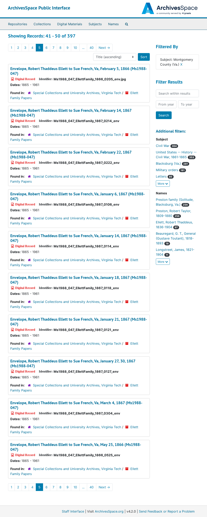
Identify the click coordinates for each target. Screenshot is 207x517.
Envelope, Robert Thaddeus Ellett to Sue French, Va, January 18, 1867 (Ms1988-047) (78, 280)
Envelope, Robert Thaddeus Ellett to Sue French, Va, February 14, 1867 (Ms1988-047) (70, 113)
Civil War (166, 146)
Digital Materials (69, 24)
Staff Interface (73, 511)
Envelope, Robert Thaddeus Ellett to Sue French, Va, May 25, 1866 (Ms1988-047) (75, 447)
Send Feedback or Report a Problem (167, 511)
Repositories (17, 24)
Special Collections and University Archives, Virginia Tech (77, 93)
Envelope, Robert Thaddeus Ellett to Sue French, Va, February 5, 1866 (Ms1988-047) (78, 71)
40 (92, 48)
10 (75, 48)
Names (113, 24)
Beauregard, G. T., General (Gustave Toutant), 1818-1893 (176, 238)
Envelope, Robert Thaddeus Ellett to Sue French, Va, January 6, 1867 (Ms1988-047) (77, 196)
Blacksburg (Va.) (172, 163)
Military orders (170, 170)
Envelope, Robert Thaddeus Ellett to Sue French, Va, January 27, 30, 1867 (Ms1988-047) (72, 363)
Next (104, 48)
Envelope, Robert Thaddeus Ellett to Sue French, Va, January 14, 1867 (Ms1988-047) (78, 238)
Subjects (95, 24)
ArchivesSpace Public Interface (39, 8)
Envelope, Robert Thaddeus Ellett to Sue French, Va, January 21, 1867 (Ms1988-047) (78, 322)
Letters (164, 176)
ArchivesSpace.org (109, 511)
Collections (42, 24)
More (161, 183)
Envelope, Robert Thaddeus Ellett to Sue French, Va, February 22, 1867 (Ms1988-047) (70, 155)
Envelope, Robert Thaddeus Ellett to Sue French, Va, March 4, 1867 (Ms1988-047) (76, 405)
